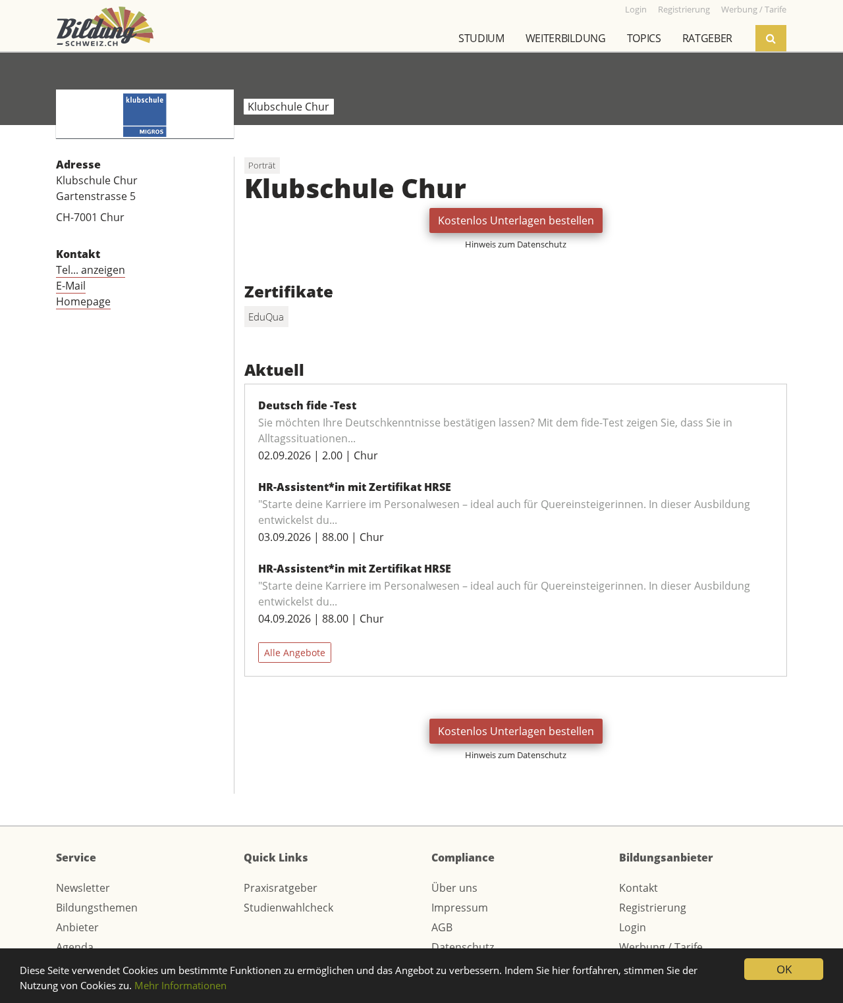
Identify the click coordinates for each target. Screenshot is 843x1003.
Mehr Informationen (180, 985)
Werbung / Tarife (661, 947)
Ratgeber (707, 38)
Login (632, 927)
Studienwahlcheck (288, 907)
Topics (644, 38)
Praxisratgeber (280, 888)
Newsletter (83, 888)
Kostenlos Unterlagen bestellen (516, 220)
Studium (481, 38)
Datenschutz (462, 947)
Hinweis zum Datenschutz (515, 244)
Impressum (459, 907)
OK (784, 969)
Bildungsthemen (97, 907)
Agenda (75, 947)
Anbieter (77, 927)
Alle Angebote (294, 652)
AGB (441, 927)
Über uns (454, 888)
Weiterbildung (566, 38)
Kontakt (638, 888)
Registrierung (652, 907)
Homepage (83, 301)
